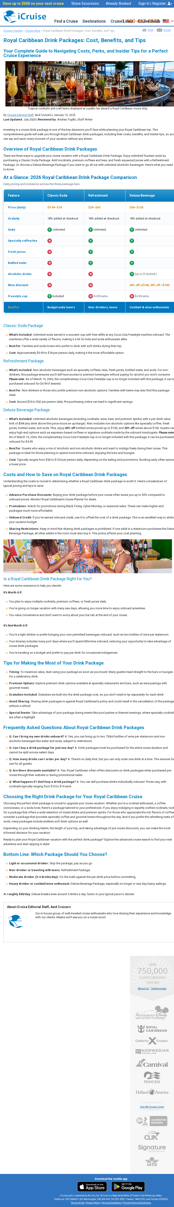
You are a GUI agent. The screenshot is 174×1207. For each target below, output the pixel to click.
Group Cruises (120, 9)
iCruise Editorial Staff (20, 115)
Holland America (152, 1091)
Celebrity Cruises (152, 1041)
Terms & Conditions (112, 1203)
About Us (143, 988)
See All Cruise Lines (152, 1106)
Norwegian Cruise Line (152, 1051)
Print (150, 30)
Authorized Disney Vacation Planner (152, 1013)
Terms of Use (77, 1203)
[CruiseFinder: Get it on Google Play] (127, 1186)
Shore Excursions (85, 3)
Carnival (152, 1063)
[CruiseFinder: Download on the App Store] (93, 1186)
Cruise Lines (122, 21)
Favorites (94, 9)
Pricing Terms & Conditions (137, 1203)
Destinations (94, 21)
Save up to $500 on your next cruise (33, 3)
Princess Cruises (152, 1077)
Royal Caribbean (152, 1029)
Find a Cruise (66, 21)
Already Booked (118, 3)
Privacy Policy (93, 1203)
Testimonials (158, 988)
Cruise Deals (149, 21)
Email (167, 30)
